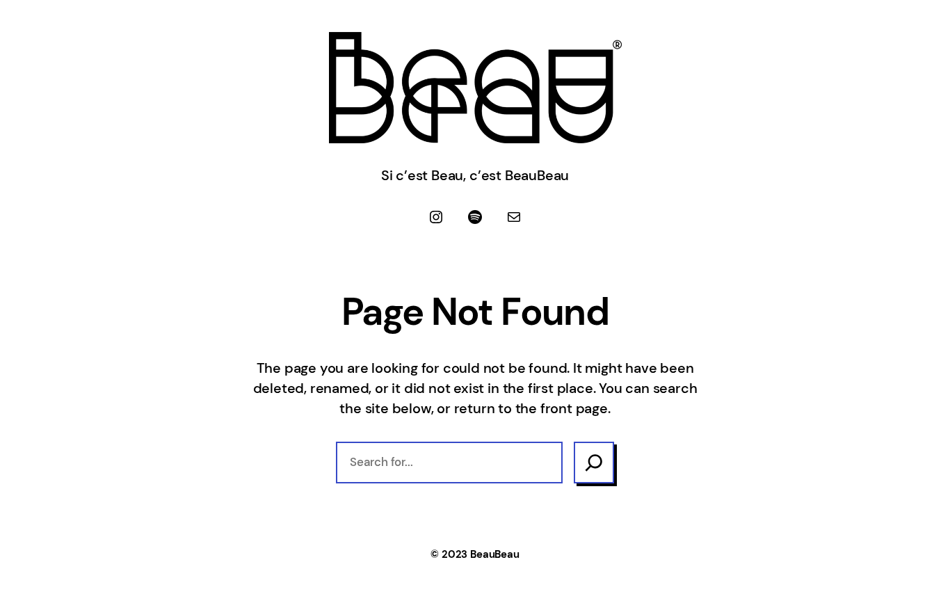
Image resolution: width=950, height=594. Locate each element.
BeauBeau (494, 554)
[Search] (594, 462)
